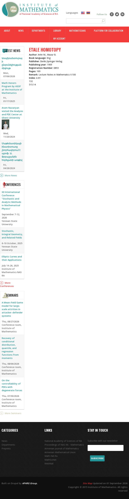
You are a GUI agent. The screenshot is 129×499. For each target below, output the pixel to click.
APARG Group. (29, 483)
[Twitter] (117, 14)
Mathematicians (77, 30)
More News (11, 175)
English (83, 12)
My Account (59, 38)
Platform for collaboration (108, 30)
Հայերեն (88, 12)
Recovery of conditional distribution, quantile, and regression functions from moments (10, 348)
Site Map (87, 483)
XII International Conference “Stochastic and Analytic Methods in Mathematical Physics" (11, 200)
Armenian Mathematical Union (60, 452)
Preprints (6, 448)
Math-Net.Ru (51, 455)
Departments (38, 30)
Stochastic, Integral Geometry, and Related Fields (12, 234)
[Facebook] (112, 14)
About (7, 30)
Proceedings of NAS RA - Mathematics (64, 444)
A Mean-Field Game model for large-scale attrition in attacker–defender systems (12, 309)
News (21, 30)
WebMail (49, 463)
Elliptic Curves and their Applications (12, 258)
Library (57, 30)
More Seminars (13, 413)
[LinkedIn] (122, 14)
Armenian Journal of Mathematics (62, 448)
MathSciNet (50, 459)
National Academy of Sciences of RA (63, 440)
